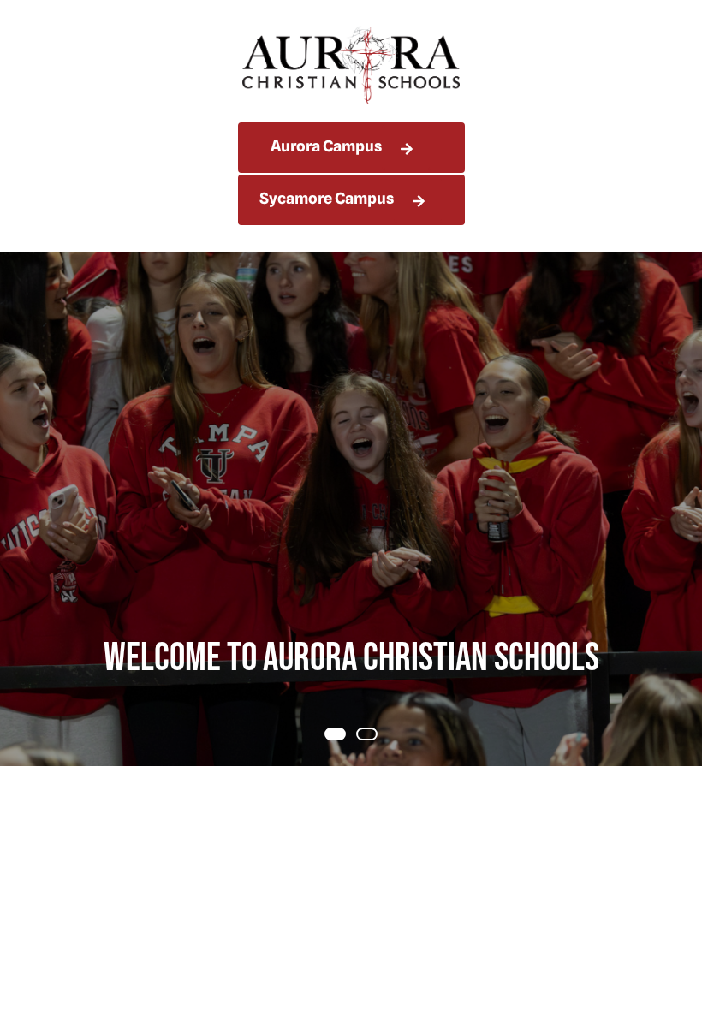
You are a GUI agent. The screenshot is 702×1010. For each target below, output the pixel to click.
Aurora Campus (326, 146)
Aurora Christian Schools (350, 65)
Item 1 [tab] (377, 736)
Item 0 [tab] (345, 736)
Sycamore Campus (326, 198)
